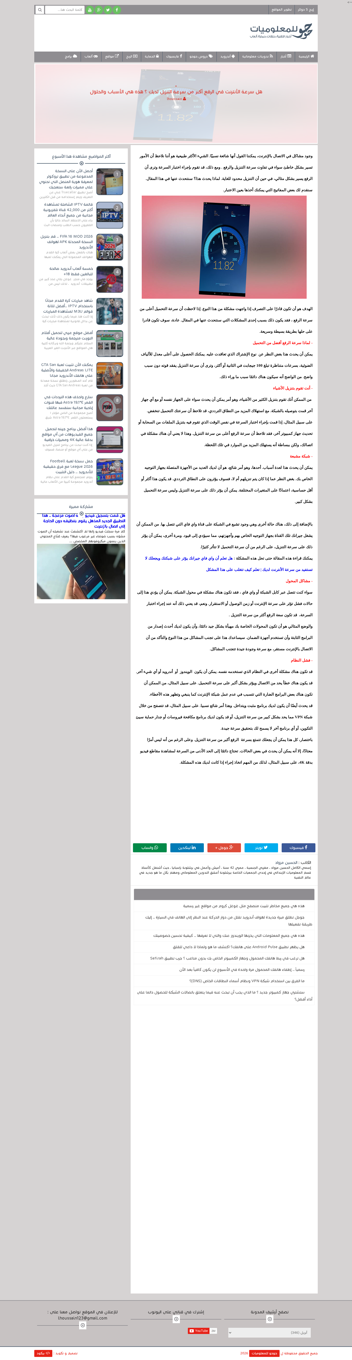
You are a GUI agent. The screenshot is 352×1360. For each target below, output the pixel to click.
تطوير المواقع (282, 9)
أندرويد (226, 56)
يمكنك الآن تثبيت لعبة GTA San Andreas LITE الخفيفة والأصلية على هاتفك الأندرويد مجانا (67, 370)
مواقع (110, 56)
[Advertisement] (133, 32)
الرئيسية (305, 56)
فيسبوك (297, 847)
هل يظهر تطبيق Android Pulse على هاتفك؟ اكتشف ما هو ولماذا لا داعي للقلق (239, 947)
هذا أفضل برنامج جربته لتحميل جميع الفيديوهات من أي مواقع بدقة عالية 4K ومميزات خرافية (67, 434)
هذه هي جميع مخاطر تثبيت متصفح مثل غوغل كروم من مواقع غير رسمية (244, 906)
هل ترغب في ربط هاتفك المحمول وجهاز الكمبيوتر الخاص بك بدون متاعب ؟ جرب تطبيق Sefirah (227, 958)
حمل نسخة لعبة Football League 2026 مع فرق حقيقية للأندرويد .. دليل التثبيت (68, 466)
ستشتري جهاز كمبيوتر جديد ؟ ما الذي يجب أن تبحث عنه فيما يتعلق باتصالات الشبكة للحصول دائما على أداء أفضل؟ (224, 996)
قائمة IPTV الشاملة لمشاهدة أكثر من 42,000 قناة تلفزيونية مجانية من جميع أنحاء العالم (68, 210)
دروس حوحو (199, 56)
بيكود (41, 1353)
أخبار (283, 56)
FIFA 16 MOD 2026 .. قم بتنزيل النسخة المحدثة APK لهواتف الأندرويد (66, 241)
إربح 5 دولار (306, 9)
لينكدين (185, 847)
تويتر (259, 847)
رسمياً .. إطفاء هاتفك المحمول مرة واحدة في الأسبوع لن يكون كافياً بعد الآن (242, 969)
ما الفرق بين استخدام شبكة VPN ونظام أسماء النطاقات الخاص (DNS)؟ (247, 981)
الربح (129, 56)
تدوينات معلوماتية (256, 56)
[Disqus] (224, 1080)
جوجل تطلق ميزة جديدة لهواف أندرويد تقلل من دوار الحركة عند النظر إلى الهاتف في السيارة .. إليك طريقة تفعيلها (228, 921)
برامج (69, 56)
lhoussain (175, 99)
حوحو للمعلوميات (264, 1353)
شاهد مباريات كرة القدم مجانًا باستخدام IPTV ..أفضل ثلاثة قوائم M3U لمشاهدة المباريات (68, 306)
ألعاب (89, 56)
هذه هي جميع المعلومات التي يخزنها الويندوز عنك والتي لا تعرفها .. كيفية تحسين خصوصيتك (229, 935)
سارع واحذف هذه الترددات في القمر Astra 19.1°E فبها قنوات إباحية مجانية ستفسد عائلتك (68, 402)
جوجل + (222, 847)
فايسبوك (173, 56)
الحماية (150, 56)
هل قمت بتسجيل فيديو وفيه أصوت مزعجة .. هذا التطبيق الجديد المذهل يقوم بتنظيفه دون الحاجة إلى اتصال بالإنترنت (83, 521)
